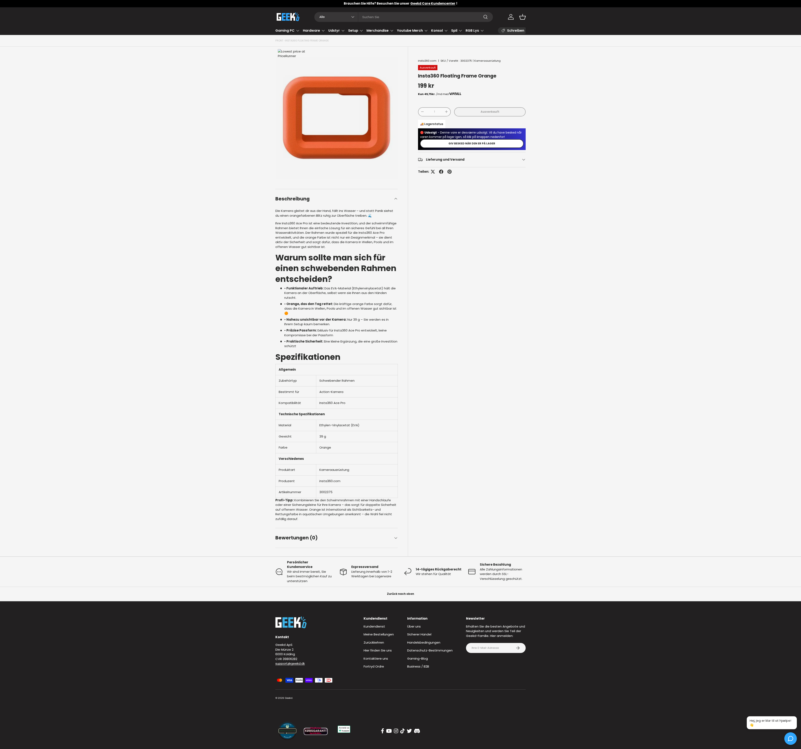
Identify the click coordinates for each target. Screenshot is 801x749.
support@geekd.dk (290, 663)
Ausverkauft (490, 112)
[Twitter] (409, 731)
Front (279, 40)
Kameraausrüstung (487, 61)
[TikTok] (402, 731)
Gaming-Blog (417, 658)
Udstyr (334, 30)
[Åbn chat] (790, 738)
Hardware (311, 30)
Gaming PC (285, 30)
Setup (353, 30)
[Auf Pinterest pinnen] (449, 172)
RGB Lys (472, 30)
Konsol (437, 30)
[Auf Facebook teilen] (441, 172)
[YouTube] (389, 731)
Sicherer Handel (419, 634)
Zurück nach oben (400, 594)
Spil (454, 30)
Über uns (414, 626)
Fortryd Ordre (374, 666)
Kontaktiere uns (376, 658)
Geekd (288, 698)
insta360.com (427, 61)
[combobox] (403, 17)
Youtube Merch (410, 30)
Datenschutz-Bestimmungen (430, 650)
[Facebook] (382, 731)
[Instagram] (396, 731)
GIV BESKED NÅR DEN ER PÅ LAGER (471, 143)
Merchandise (377, 30)
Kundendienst (374, 626)
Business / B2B (418, 666)
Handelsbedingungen (423, 642)
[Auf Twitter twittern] (433, 172)
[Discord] (417, 731)
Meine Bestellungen (379, 634)
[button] (522, 16)
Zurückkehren (374, 642)
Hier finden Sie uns (378, 650)
